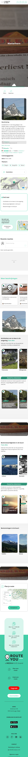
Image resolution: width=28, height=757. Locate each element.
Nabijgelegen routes (7, 227)
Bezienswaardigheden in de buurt (11, 204)
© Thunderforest (14, 189)
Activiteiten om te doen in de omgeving (13, 201)
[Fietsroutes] (10, 359)
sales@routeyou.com (14, 750)
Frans (11, 152)
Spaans (20, 152)
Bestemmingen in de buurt (10, 206)
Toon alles (11, 340)
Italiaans (15, 152)
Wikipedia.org (6, 141)
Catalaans (21, 151)
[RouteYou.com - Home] (7, 2)
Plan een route (15, 669)
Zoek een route (16, 678)
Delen (4, 93)
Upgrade (14, 688)
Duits (3, 152)
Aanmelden (14, 696)
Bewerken (11, 93)
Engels (7, 152)
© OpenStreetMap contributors (22, 189)
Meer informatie (6, 145)
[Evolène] (10, 543)
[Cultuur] (10, 465)
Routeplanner (14, 607)
